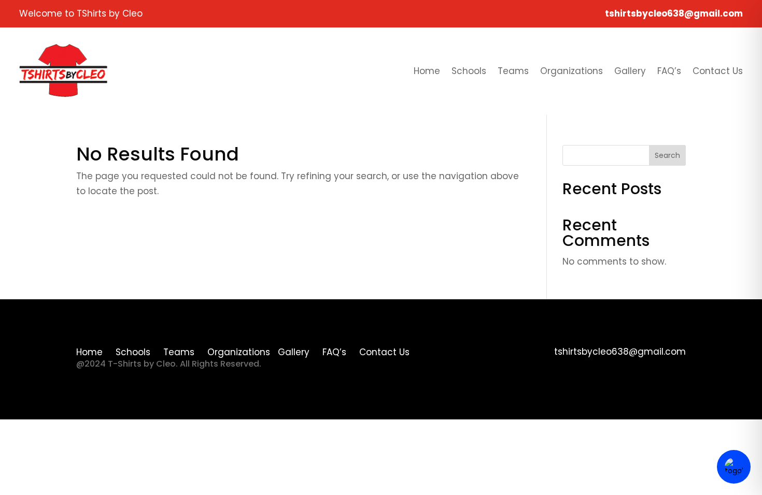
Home (427, 71)
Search (667, 155)
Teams (513, 71)
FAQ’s (669, 71)
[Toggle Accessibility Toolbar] (734, 467)
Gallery (630, 71)
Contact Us (718, 71)
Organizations (571, 71)
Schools (468, 71)
